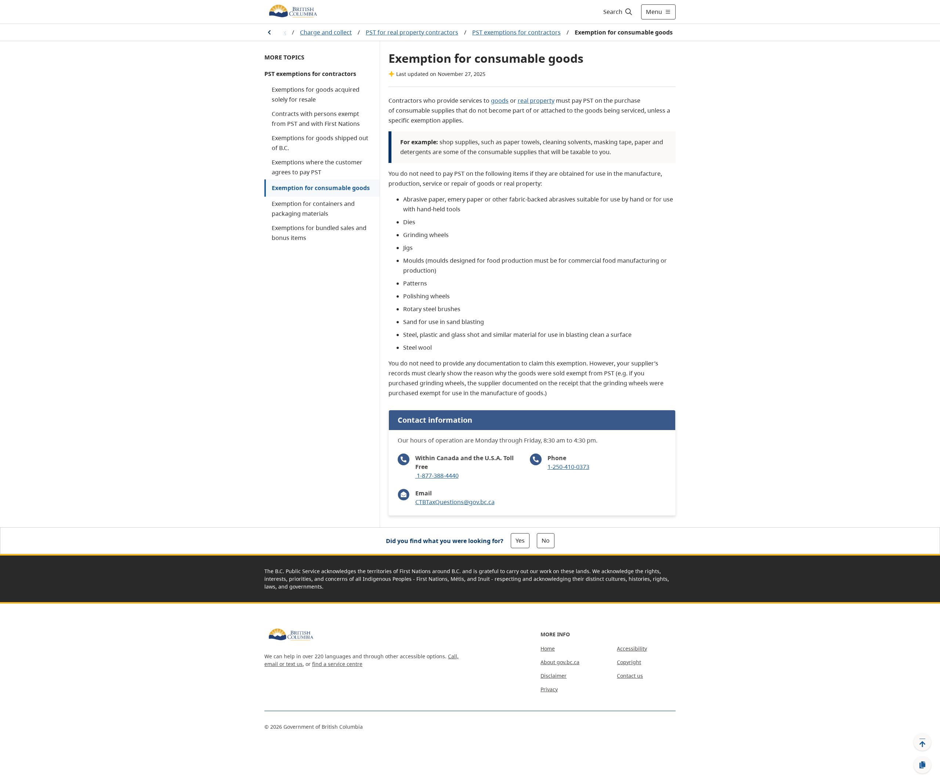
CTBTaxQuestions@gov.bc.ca (455, 502)
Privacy (549, 689)
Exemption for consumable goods (321, 188)
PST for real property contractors (412, 32)
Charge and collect (326, 32)
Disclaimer (553, 675)
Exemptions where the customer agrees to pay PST (317, 167)
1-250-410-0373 (568, 467)
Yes (520, 540)
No (546, 540)
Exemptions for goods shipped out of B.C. (320, 143)
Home (547, 648)
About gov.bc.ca (559, 662)
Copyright (629, 662)
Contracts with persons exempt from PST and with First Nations (316, 119)
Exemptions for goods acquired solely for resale (315, 94)
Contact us (630, 675)
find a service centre (337, 663)
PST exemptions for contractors (516, 32)
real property (536, 101)
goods (500, 101)
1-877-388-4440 (437, 476)
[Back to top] (922, 742)
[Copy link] (922, 765)
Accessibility (632, 648)
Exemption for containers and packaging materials (313, 209)
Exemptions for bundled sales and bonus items (319, 233)
